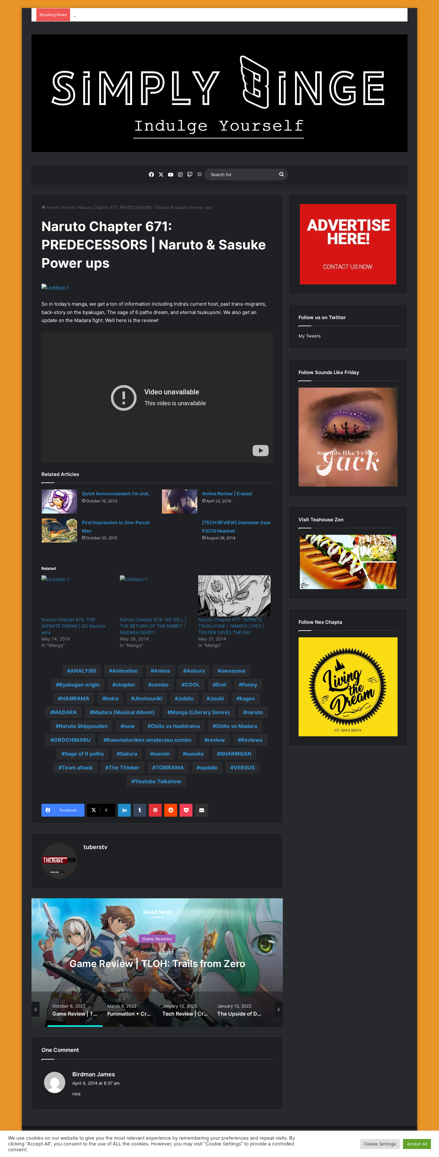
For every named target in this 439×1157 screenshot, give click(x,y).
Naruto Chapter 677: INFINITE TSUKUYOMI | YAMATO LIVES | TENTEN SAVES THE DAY (231, 626)
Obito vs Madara (236, 726)
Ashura (195, 671)
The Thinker (124, 767)
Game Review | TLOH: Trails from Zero (157, 963)
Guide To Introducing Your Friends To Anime (117, 14)
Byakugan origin (79, 684)
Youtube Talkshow (158, 781)
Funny (249, 684)
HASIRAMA (75, 698)
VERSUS (244, 767)
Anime (68, 207)
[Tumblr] (139, 810)
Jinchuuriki (148, 698)
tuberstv (95, 847)
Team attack (77, 767)
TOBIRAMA (170, 767)
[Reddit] (170, 810)
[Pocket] (186, 810)
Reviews (252, 740)
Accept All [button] (417, 1143)
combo (160, 684)
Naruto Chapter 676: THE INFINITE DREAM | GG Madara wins (73, 626)
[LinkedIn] (124, 810)
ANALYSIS (83, 671)
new (129, 726)
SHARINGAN (235, 753)
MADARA (65, 712)
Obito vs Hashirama (175, 726)
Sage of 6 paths (84, 753)
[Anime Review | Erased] (179, 501)
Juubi (217, 698)
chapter (125, 684)
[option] (157, 962)
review (216, 740)
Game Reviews (157, 938)
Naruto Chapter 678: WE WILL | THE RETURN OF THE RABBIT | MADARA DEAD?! (153, 626)
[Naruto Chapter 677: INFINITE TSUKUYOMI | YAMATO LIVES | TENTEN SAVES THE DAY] (234, 595)
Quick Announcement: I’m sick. (116, 493)
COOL (192, 684)
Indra (111, 698)
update (209, 767)
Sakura (128, 753)
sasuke (195, 753)
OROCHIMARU (72, 740)
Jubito (186, 698)
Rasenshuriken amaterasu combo (149, 740)
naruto (254, 712)
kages (247, 698)
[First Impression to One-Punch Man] (59, 530)
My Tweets (310, 335)
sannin (161, 753)
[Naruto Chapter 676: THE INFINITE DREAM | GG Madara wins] (77, 595)
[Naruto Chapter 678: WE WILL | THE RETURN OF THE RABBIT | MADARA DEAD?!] (156, 595)
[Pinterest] (155, 810)
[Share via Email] (201, 810)
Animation (125, 671)
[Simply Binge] (219, 93)
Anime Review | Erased (227, 493)
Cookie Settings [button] (380, 1143)
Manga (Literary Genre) (200, 712)
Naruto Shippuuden (83, 726)
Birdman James (93, 1074)
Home (51, 207)
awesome (233, 671)
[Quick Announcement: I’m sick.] (59, 501)
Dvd (221, 684)
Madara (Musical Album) (124, 712)
